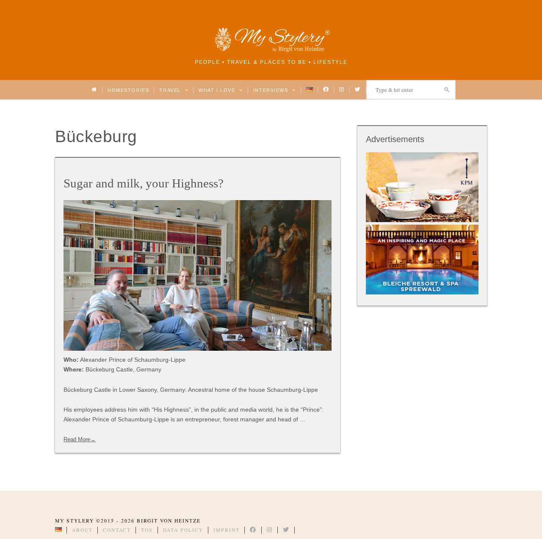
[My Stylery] (271, 50)
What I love (218, 90)
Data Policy (183, 530)
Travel (171, 90)
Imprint (226, 530)
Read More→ (80, 439)
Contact (117, 530)
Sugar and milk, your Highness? (144, 183)
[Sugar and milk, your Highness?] (198, 275)
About (82, 530)
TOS (147, 530)
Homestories (128, 90)
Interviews (271, 90)
